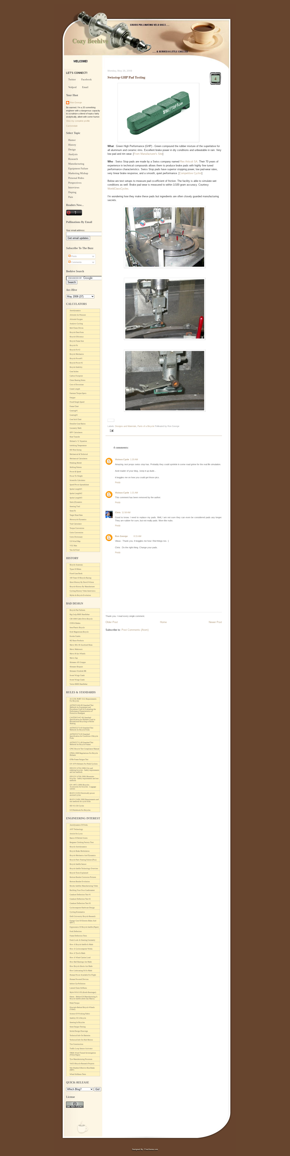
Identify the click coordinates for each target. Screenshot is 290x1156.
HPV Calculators (76, 432)
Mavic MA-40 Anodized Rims (81, 645)
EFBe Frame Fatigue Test (79, 760)
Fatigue (72, 398)
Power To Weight (76, 476)
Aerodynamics (75, 311)
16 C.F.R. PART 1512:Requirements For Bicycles (83, 700)
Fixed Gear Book (76, 574)
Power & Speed (75, 472)
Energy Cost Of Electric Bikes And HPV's (83, 922)
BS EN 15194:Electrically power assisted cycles (82, 794)
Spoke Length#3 (76, 498)
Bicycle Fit (74, 345)
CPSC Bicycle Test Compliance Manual (84, 749)
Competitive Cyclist (190, 173)
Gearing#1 (74, 411)
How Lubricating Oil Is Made (81, 971)
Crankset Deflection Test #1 (80, 895)
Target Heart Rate (76, 515)
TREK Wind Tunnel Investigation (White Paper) (83, 1054)
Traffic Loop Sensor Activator (81, 1049)
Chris (118, 512)
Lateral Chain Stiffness (78, 988)
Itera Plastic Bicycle (77, 628)
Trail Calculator (76, 524)
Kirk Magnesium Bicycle (79, 632)
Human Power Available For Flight (83, 975)
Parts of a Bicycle (146, 426)
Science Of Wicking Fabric (80, 1014)
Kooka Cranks (75, 636)
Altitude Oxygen (76, 319)
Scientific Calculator (77, 480)
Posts (74, 256)
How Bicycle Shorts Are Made (81, 966)
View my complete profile (78, 121)
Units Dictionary (76, 537)
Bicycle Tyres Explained (79, 873)
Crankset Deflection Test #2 (80, 899)
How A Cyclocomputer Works (81, 949)
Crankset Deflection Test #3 (80, 903)
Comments (76, 262)
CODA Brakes (75, 623)
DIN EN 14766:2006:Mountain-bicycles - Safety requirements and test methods (84, 778)
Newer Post (215, 622)
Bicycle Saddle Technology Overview (84, 869)
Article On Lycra (76, 834)
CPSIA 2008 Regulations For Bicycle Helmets (84, 754)
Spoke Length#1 (76, 489)
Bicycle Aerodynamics (78, 847)
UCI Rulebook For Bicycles (80, 810)
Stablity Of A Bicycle (78, 1018)
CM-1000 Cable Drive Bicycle (81, 619)
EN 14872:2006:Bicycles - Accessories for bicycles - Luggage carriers (83, 787)
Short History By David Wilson (82, 582)
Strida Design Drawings (79, 1031)
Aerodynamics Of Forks (79, 825)
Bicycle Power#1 (76, 358)
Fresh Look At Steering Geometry (82, 940)
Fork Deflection (76, 931)
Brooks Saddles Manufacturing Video (84, 886)
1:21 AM (134, 492)
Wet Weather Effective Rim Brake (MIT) (82, 1069)
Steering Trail (75, 506)
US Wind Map (75, 541)
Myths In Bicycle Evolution (80, 595)
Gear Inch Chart (75, 419)
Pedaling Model (76, 463)
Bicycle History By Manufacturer (82, 587)
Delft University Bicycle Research (82, 916)
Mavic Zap (74, 658)
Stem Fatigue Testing (78, 1027)
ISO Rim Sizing (75, 450)
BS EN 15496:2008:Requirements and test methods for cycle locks (84, 800)
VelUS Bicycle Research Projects (82, 1064)
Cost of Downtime (77, 385)
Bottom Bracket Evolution (80, 882)
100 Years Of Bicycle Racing (80, 578)
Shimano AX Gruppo (78, 662)
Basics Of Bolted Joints (79, 838)
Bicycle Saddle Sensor (78, 864)
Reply (118, 482)
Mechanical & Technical (79, 454)
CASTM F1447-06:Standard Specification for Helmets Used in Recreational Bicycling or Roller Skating (82, 721)
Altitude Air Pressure (78, 315)
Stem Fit (73, 511)
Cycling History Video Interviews (82, 591)
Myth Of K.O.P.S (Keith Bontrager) (83, 992)
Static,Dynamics (76, 502)
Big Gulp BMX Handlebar (80, 614)
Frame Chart (74, 406)
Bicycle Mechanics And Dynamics (83, 855)
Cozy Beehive (90, 40)
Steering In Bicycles (77, 1022)
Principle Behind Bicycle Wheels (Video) (82, 1008)
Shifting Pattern (76, 467)
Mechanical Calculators (78, 459)
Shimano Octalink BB (78, 671)
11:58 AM (126, 512)
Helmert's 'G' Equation (78, 441)
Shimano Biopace (76, 667)
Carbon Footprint (76, 376)
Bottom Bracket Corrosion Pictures (83, 877)
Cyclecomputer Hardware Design (82, 908)
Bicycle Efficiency (77, 337)
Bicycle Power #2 (76, 363)
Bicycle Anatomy (76, 565)
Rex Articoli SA (188, 161)
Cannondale (72, 126)
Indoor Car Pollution (77, 984)
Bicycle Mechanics (77, 354)
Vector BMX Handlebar (78, 684)
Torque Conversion (77, 528)
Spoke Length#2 (76, 493)
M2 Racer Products (77, 641)
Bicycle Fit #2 (75, 350)
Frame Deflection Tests (78, 936)
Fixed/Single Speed (77, 402)
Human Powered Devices (79, 979)
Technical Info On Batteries (80, 1036)
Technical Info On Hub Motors (81, 1040)
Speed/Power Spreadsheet (79, 485)
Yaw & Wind (75, 550)
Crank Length (75, 389)
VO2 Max (73, 546)
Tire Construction (76, 1044)
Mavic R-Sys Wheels (77, 654)
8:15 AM (137, 536)
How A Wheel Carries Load (80, 958)
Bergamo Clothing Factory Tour (82, 842)
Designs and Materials (125, 426)
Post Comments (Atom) (135, 629)
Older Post (112, 622)
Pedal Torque (75, 1003)
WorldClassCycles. (118, 188)
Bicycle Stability (76, 367)
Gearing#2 (74, 415)
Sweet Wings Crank (77, 675)
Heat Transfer (75, 437)
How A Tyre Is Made (77, 953)
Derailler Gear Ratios (78, 424)
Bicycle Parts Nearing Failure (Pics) (83, 860)
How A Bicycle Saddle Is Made (81, 944)
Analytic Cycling (76, 324)
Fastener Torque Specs (78, 393)
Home (163, 622)
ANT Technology (76, 829)
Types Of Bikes (75, 569)
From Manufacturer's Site (148, 153)
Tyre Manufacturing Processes (81, 1059)
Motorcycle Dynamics (78, 520)
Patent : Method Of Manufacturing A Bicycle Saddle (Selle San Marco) (83, 998)
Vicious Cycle (122, 459)
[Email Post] (111, 430)
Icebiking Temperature (78, 446)
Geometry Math (75, 428)
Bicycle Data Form (77, 332)
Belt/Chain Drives (76, 328)
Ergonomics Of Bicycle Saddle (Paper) (84, 927)
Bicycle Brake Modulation (80, 851)
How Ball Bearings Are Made (81, 962)
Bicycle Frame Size (77, 341)
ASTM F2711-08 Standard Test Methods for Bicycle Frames (81, 743)
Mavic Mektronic (76, 649)
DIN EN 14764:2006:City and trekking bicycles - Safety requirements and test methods (84, 770)
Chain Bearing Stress (77, 380)
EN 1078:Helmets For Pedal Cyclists (84, 764)
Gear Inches (74, 372)
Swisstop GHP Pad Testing (126, 77)
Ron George (121, 536)
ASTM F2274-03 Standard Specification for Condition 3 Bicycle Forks (84, 736)
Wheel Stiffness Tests (78, 1074)
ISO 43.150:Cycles (77, 806)
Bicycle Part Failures (77, 610)
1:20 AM (134, 459)
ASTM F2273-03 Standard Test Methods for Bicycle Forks (81, 729)
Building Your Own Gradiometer (82, 890)
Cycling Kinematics (77, 912)
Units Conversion (76, 533)
